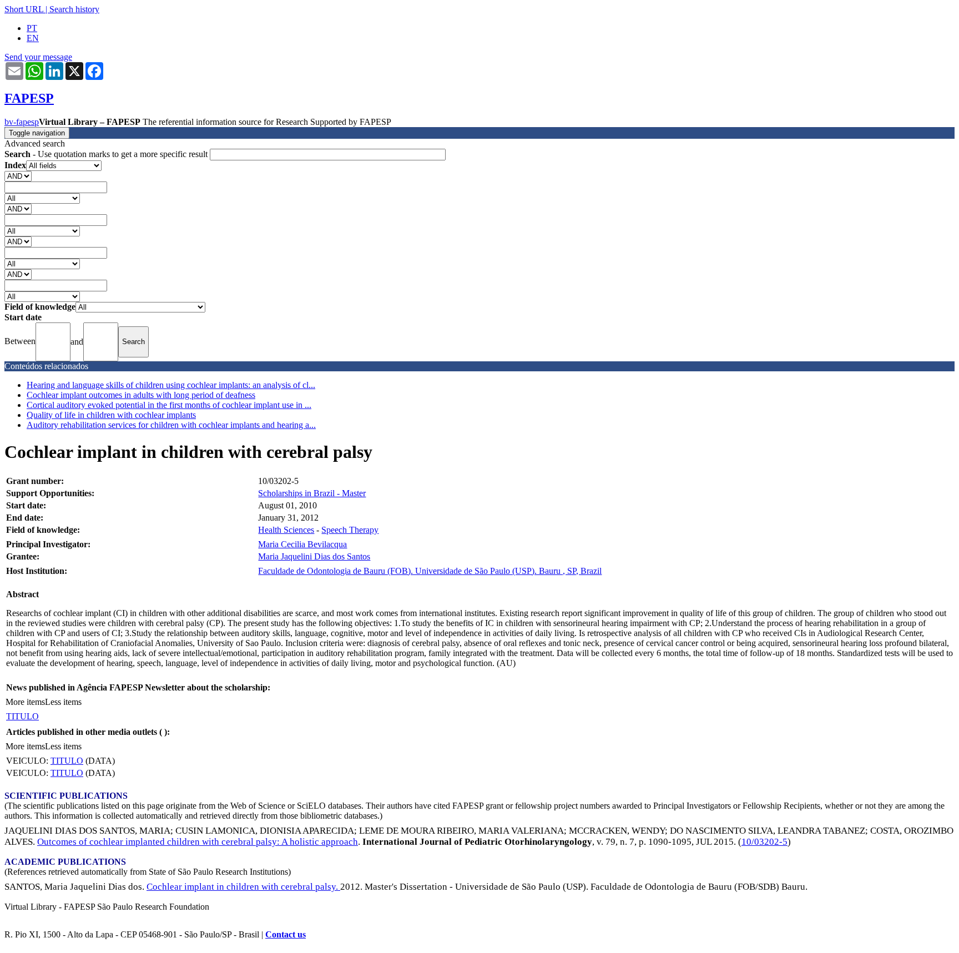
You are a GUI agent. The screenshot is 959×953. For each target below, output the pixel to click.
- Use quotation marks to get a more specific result (107, 154)
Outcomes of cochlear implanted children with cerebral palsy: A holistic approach (197, 841)
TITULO (22, 716)
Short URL (23, 9)
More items (25, 702)
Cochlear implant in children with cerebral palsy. (243, 886)
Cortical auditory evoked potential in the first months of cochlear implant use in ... (169, 405)
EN (33, 38)
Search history (74, 9)
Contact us (285, 934)
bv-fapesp (21, 122)
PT (32, 28)
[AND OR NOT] (18, 175)
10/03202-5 (764, 841)
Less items (63, 702)
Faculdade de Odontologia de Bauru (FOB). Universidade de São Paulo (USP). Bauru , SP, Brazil (430, 571)
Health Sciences (286, 530)
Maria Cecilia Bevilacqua (302, 544)
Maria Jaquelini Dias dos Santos (314, 556)
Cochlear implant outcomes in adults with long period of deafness (141, 395)
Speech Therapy (349, 530)
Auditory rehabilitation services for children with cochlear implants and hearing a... (171, 425)
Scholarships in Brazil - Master (312, 493)
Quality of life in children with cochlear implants (111, 415)
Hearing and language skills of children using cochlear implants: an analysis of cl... (171, 385)
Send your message (38, 57)
